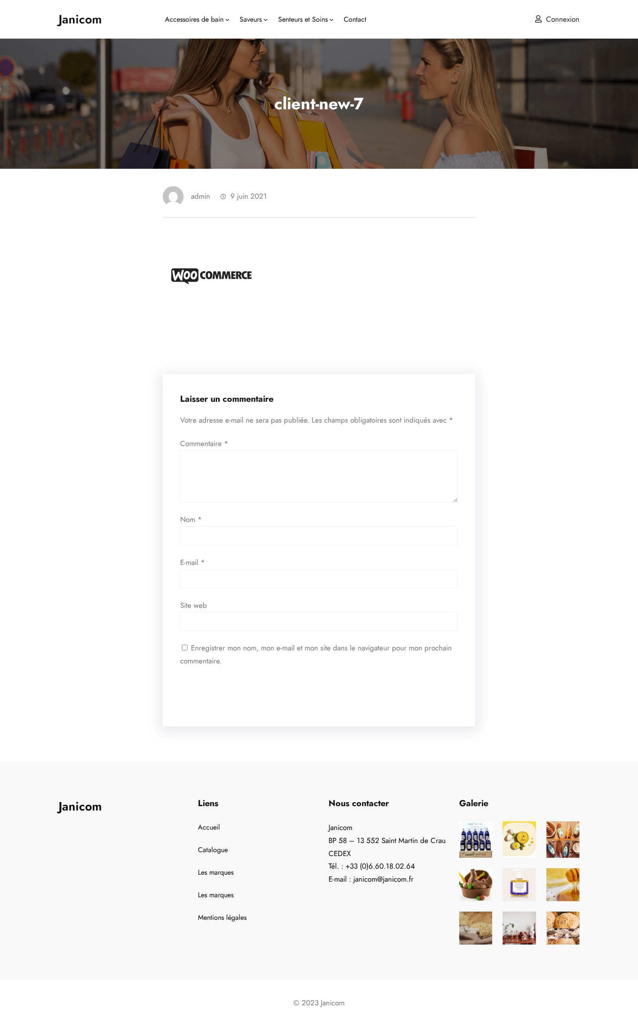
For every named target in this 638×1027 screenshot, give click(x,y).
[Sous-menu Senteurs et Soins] (331, 19)
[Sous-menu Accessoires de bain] (227, 19)
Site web (193, 605)
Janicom (80, 19)
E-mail (192, 562)
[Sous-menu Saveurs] (265, 19)
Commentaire (204, 443)
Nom (191, 519)
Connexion (562, 19)
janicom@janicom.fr (383, 879)
